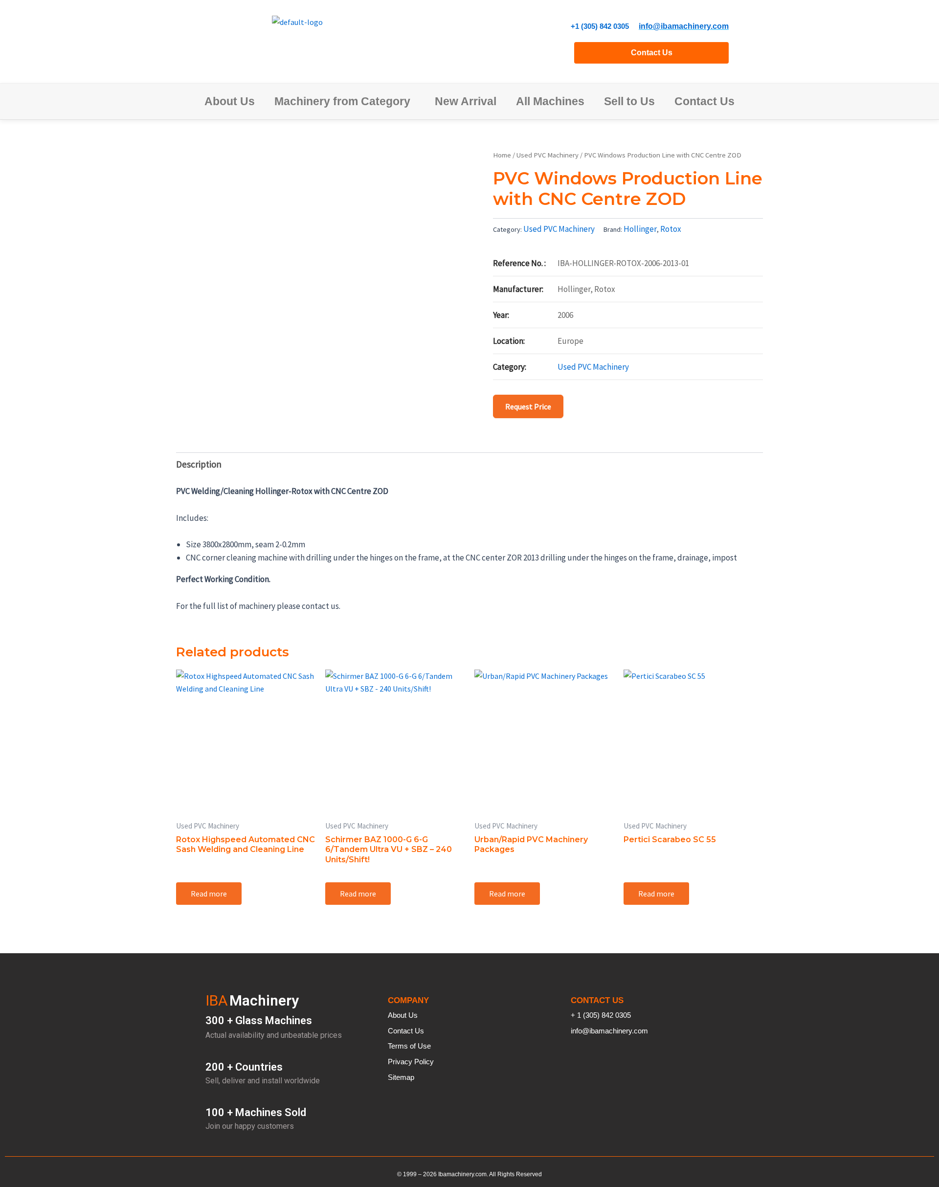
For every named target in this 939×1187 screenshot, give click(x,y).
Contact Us (651, 52)
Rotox (670, 229)
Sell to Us (629, 101)
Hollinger (640, 229)
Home (502, 155)
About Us (229, 101)
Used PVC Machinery (547, 155)
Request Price (528, 406)
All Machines (550, 101)
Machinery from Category (342, 101)
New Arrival (465, 101)
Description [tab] (199, 464)
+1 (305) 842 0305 (600, 26)
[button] (345, 101)
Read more (209, 893)
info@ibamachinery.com (684, 26)
